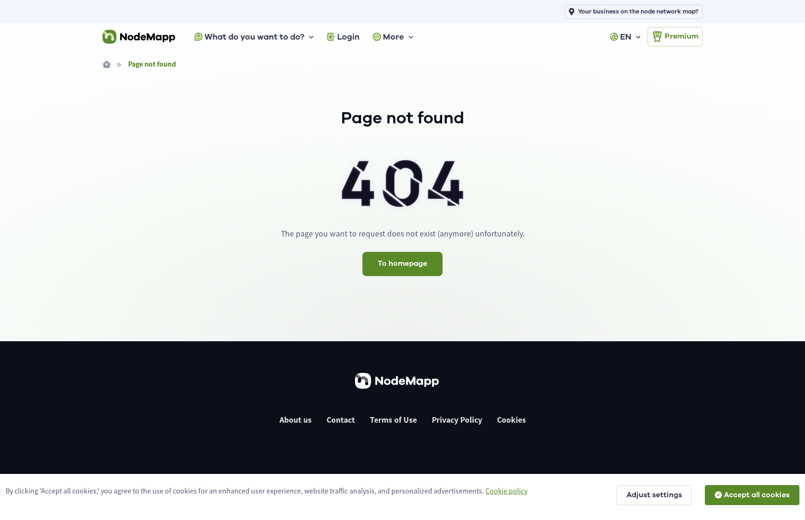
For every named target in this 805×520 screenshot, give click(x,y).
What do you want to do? (254, 36)
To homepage (402, 263)
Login (348, 36)
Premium (681, 36)
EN (625, 36)
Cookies (511, 420)
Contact (341, 420)
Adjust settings (654, 495)
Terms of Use (393, 420)
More (393, 36)
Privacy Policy (457, 420)
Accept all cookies (757, 495)
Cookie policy (506, 490)
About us (296, 420)
